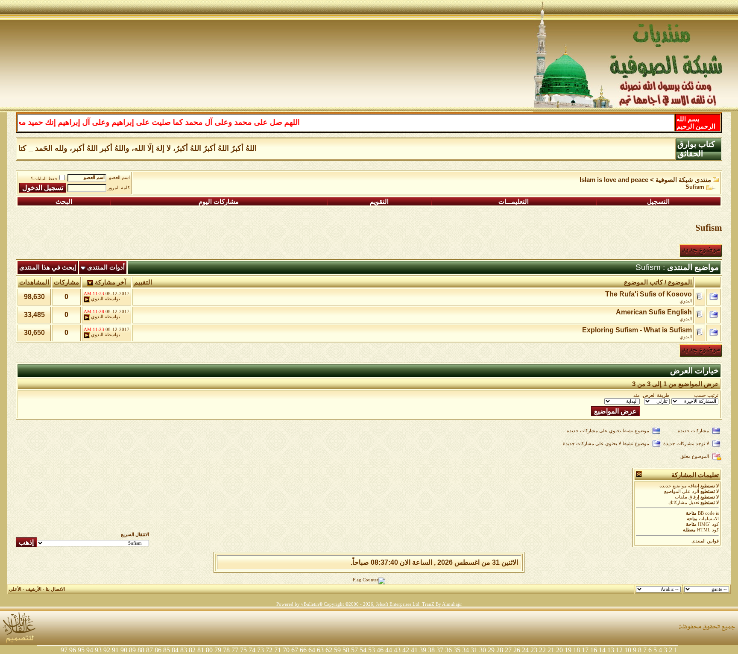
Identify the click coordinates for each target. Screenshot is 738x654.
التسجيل (658, 201)
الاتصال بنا (55, 589)
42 (405, 650)
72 (269, 650)
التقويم (379, 201)
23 (533, 650)
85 (166, 650)
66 (303, 650)
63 (320, 650)
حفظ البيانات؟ (44, 178)
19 (568, 650)
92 (106, 650)
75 (243, 650)
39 (422, 650)
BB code (706, 513)
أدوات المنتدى (106, 267)
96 (72, 650)
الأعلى (15, 589)
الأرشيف (33, 589)
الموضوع (680, 282)
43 (397, 650)
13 (610, 650)
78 (226, 650)
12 (619, 650)
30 (482, 650)
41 (414, 650)
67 (294, 650)
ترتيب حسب (706, 395)
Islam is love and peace (614, 179)
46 (380, 650)
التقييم (143, 282)
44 (388, 650)
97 (64, 650)
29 (491, 650)
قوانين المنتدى (705, 541)
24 (525, 650)
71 (277, 650)
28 (499, 650)
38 (431, 650)
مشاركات (66, 282)
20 (559, 650)
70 (286, 650)
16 (593, 650)
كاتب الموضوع (643, 282)
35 (457, 650)
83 (183, 650)
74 (252, 650)
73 (260, 650)
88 (141, 650)
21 (551, 650)
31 (474, 650)
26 (516, 650)
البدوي (685, 301)
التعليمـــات (513, 201)
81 (200, 650)
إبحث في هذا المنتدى (47, 267)
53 (371, 650)
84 (175, 650)
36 (448, 650)
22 (542, 650)
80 (209, 650)
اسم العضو (119, 177)
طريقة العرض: (655, 395)
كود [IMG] (708, 524)
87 (149, 650)
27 (508, 650)
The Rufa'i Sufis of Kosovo (648, 294)
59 (337, 650)
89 (132, 650)
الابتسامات (709, 518)
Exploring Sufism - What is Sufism (637, 330)
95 (81, 650)
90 (123, 650)
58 (346, 650)
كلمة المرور (119, 187)
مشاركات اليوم (219, 201)
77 (234, 650)
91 (115, 650)
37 (439, 650)
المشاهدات (34, 282)
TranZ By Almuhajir (442, 604)
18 (576, 650)
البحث (64, 201)
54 (363, 650)
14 (602, 650)
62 (328, 650)
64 (311, 650)
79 (217, 650)
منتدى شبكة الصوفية (683, 179)
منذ (636, 395)
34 (465, 650)
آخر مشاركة (110, 282)
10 (627, 650)
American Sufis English (654, 312)
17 (585, 650)
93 (98, 650)
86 (158, 650)
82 (192, 650)
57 (354, 650)
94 (89, 650)
